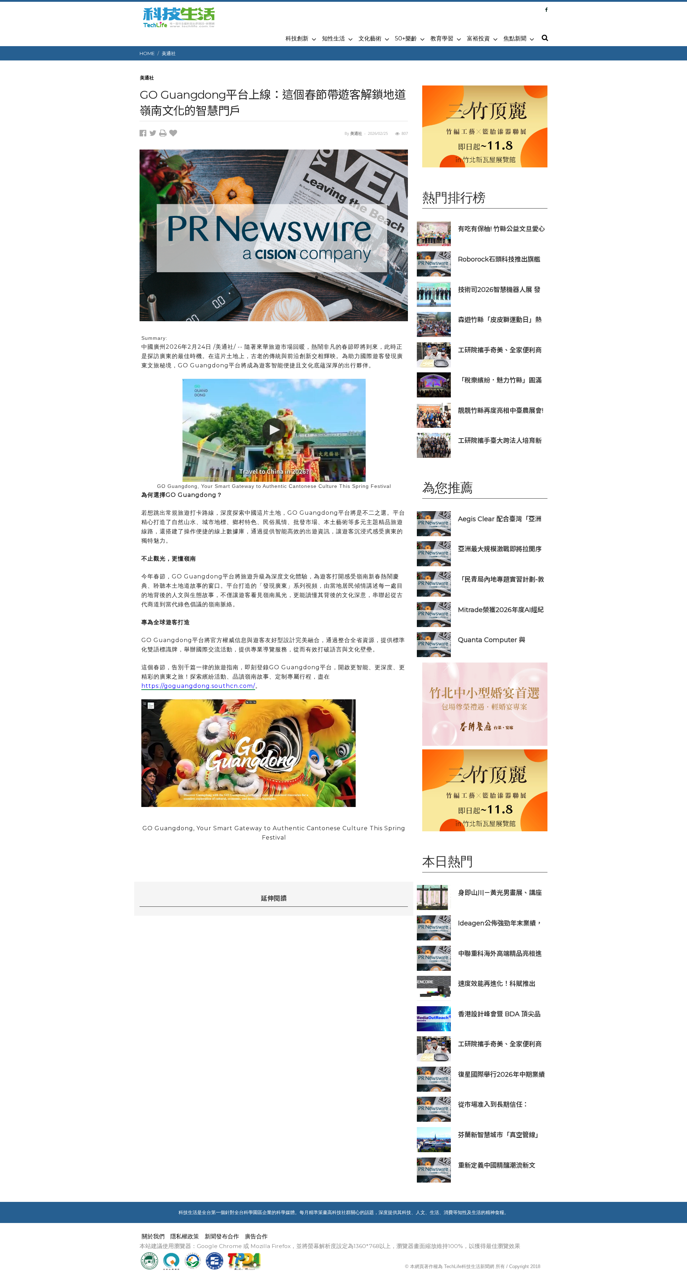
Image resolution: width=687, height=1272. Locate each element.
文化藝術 (370, 38)
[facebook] (144, 134)
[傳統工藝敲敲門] (484, 126)
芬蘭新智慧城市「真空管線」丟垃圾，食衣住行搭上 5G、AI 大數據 (502, 1135)
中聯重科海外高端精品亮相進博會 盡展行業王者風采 (500, 953)
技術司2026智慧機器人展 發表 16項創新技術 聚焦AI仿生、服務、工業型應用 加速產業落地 (501, 289)
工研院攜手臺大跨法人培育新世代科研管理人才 (500, 440)
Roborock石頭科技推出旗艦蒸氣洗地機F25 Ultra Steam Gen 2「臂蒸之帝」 (500, 259)
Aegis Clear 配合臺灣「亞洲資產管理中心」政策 (499, 519)
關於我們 (153, 1236)
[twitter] (154, 134)
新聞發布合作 (222, 1236)
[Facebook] (546, 10)
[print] (164, 134)
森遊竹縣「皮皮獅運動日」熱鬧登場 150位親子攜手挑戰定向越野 (500, 319)
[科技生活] (179, 21)
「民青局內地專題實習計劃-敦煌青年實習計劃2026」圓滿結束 (501, 579)
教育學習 (441, 38)
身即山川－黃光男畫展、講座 (500, 892)
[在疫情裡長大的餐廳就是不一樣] (484, 704)
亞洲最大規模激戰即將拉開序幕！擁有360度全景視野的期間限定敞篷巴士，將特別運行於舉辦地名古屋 (500, 549)
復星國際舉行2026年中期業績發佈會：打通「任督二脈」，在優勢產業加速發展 (501, 1074)
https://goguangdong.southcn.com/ (198, 686)
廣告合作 (256, 1236)
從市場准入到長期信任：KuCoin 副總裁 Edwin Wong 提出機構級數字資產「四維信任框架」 (497, 1104)
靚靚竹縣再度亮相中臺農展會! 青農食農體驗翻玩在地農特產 (500, 410)
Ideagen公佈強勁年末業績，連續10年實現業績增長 (500, 923)
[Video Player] (274, 430)
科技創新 (297, 38)
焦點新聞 (514, 38)
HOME (147, 53)
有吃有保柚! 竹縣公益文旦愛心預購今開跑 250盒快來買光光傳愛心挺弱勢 (501, 229)
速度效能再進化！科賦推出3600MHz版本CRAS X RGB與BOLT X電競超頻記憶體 (500, 983)
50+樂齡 (406, 38)
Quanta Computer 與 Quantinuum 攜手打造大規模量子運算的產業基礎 (499, 640)
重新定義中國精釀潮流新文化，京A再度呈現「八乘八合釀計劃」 (499, 1165)
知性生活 (333, 38)
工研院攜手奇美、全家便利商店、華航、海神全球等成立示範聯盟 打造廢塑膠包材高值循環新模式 (500, 350)
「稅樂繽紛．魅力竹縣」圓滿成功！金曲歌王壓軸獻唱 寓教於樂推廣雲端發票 (501, 380)
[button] (544, 38)
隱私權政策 (184, 1236)
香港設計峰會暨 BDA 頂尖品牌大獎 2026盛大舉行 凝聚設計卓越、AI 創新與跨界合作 (500, 1014)
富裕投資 (478, 38)
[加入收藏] (174, 134)
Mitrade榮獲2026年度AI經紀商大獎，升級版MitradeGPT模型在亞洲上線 (501, 609)
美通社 (169, 53)
